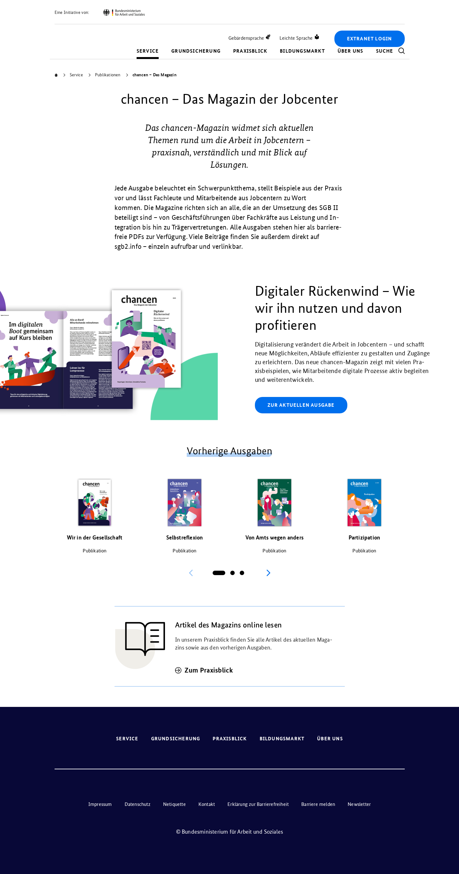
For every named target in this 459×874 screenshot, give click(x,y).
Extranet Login (369, 39)
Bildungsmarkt (302, 51)
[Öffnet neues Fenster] (123, 13)
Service (148, 51)
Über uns (350, 51)
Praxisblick (250, 51)
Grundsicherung (196, 51)
